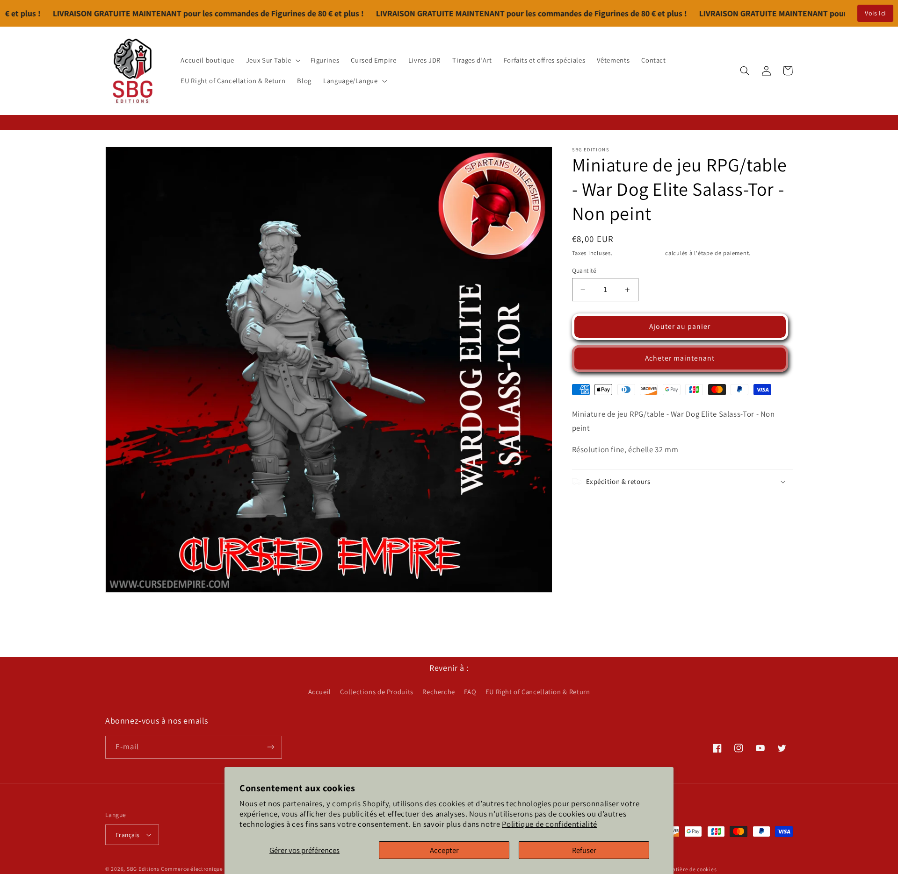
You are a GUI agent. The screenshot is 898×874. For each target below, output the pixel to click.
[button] (272, 60)
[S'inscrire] (271, 747)
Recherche (438, 691)
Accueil (319, 691)
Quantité (584, 270)
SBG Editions (143, 868)
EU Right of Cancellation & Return (537, 691)
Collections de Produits (376, 691)
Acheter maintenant (680, 358)
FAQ (470, 691)
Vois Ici (875, 13)
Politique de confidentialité (549, 824)
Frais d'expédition (638, 253)
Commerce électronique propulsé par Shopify (218, 868)
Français (127, 835)
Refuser (584, 850)
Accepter (444, 850)
